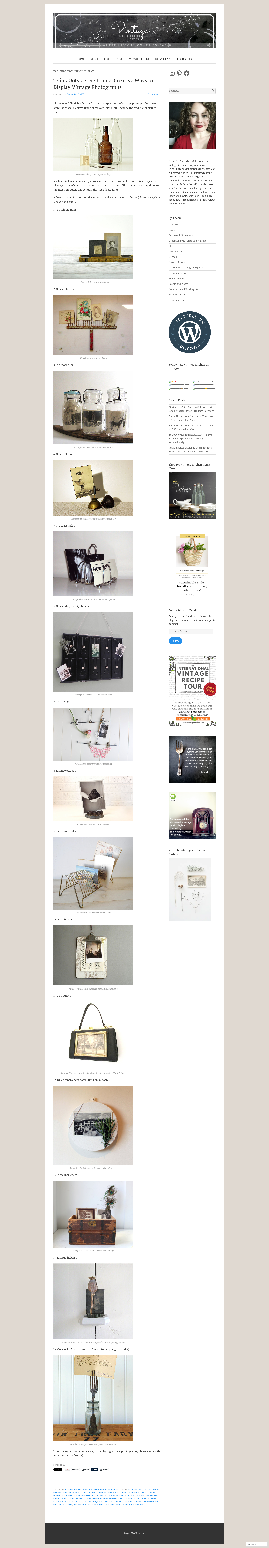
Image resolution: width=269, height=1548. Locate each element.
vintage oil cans (82, 1505)
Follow (175, 641)
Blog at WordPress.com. (134, 1533)
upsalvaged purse (125, 1502)
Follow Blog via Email (183, 610)
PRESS (119, 59)
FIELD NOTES (184, 59)
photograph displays (142, 1495)
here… (183, 203)
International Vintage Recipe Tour (187, 267)
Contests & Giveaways (181, 235)
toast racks (85, 1502)
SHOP (107, 59)
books (172, 230)
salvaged (58, 1502)
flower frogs (148, 1492)
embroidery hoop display (122, 1492)
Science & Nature (178, 294)
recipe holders (116, 1498)
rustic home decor (146, 1498)
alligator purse (136, 1489)
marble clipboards (108, 1495)
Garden (173, 257)
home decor (74, 1495)
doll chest (104, 1492)
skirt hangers (71, 1502)
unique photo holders (103, 1502)
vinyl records (136, 1505)
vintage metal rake (62, 1505)
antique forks (60, 1492)
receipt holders (100, 1498)
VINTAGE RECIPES (139, 59)
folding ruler (60, 1495)
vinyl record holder (118, 1505)
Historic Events (177, 262)
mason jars (124, 1495)
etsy (138, 1492)
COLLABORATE (163, 59)
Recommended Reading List (184, 289)
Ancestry (173, 224)
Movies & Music (177, 278)
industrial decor (89, 1495)
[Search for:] (192, 91)
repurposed (130, 1498)
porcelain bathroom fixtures (76, 1498)
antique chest (152, 1489)
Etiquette (174, 246)
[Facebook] (186, 73)
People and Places (178, 284)
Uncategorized (111, 1489)
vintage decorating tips (146, 1502)
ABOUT (94, 59)
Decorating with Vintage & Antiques (83, 1489)
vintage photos (99, 1505)
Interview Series (177, 273)
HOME (80, 59)
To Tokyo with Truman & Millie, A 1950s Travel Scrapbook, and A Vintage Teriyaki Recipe (190, 438)
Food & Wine (175, 251)
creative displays (89, 1492)
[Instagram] (172, 73)
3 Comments (154, 94)
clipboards (73, 1492)
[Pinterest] (179, 73)
